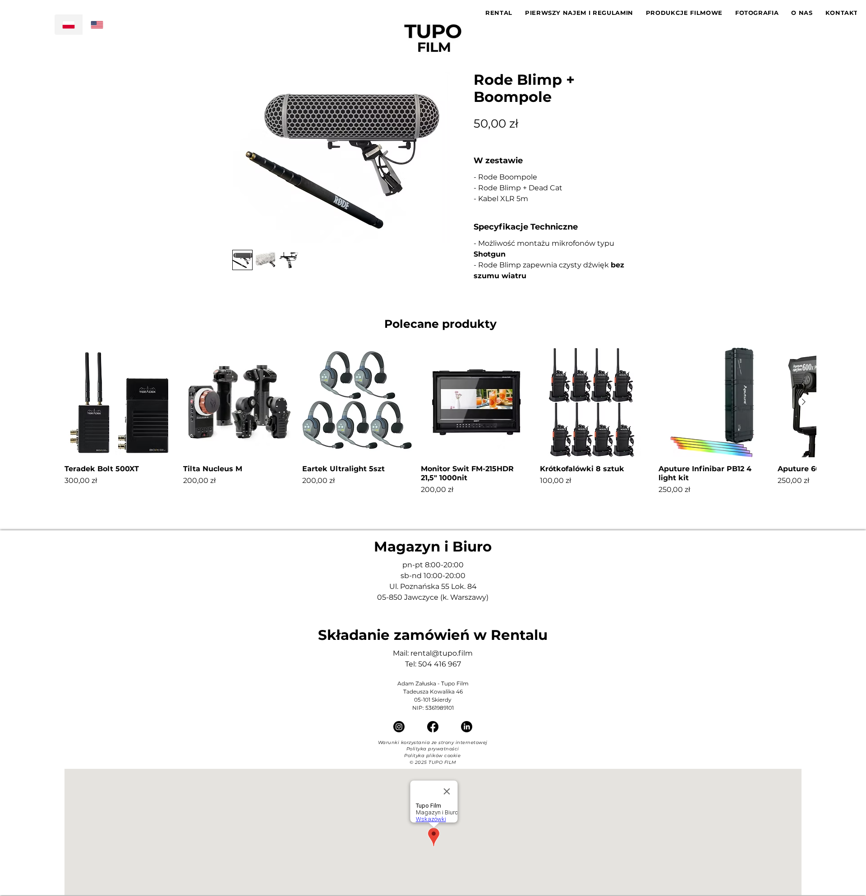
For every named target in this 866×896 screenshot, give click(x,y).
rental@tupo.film (441, 653)
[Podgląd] (119, 402)
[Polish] (69, 24)
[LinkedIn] (466, 726)
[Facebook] (432, 726)
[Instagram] (399, 726)
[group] (440, 421)
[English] (97, 24)
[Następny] (803, 401)
